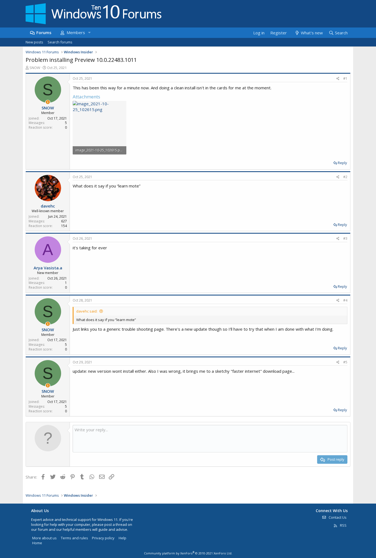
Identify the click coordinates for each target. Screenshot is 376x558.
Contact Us (337, 517)
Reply (342, 162)
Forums (43, 32)
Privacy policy (103, 537)
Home (37, 542)
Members (76, 32)
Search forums (60, 42)
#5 (345, 362)
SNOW (34, 67)
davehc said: (86, 311)
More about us (44, 537)
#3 (345, 238)
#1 (345, 78)
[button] (89, 32)
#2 (345, 177)
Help (122, 537)
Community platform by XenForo (188, 553)
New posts (34, 42)
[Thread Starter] (47, 102)
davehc (48, 206)
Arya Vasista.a (48, 267)
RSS (343, 525)
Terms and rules (74, 537)
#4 (345, 300)
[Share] (337, 79)
